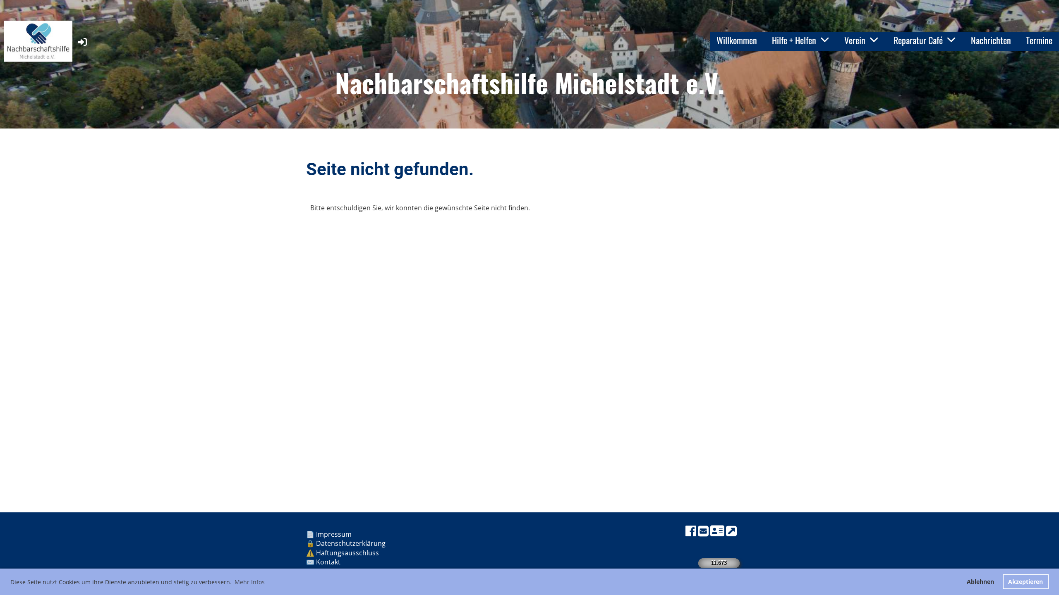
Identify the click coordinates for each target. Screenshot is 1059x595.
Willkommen (736, 40)
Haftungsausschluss (348, 552)
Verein (854, 40)
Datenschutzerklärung (351, 543)
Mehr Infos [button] (250, 582)
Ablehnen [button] (980, 581)
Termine (1039, 40)
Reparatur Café (918, 40)
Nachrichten (991, 40)
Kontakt (329, 561)
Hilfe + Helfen (794, 40)
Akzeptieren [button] (1025, 581)
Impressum (334, 534)
